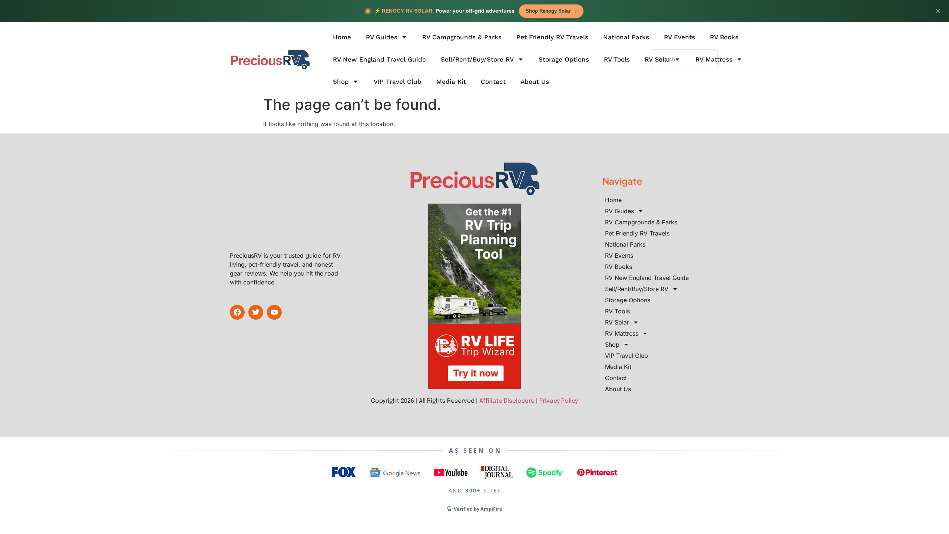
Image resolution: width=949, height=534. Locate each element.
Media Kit (451, 81)
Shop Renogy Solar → (551, 11)
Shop (341, 81)
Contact (493, 81)
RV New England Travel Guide (379, 59)
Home (342, 37)
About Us (534, 81)
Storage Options (564, 59)
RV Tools (617, 59)
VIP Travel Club (397, 81)
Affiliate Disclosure (507, 401)
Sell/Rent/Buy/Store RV (477, 59)
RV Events (679, 37)
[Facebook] (237, 312)
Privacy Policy (558, 401)
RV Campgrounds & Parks (462, 37)
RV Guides (381, 37)
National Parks (626, 37)
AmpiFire (491, 508)
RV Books (724, 37)
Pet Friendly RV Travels (552, 37)
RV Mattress (714, 59)
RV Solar (658, 59)
